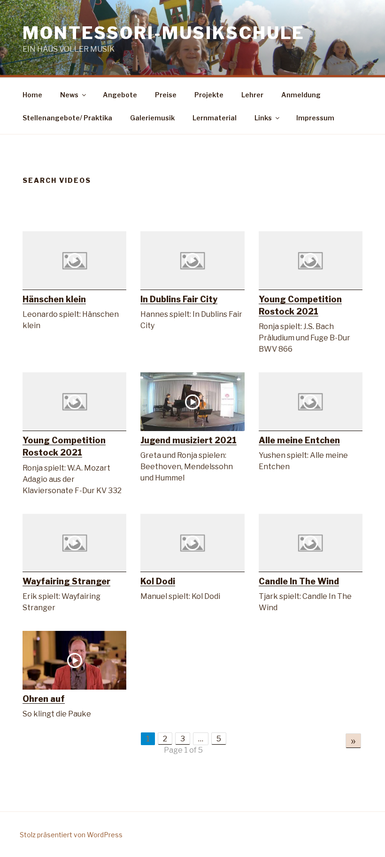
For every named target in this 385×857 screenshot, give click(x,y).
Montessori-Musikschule (164, 33)
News (69, 95)
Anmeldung (301, 95)
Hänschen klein (54, 299)
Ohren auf (44, 699)
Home (32, 95)
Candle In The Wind (299, 581)
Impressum (315, 118)
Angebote (120, 95)
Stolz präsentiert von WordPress (71, 835)
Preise (166, 95)
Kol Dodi (157, 581)
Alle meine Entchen (299, 440)
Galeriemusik (152, 118)
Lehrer (252, 95)
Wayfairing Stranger (66, 581)
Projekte (208, 95)
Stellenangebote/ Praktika (67, 118)
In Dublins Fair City (178, 299)
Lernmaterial (214, 118)
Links (263, 118)
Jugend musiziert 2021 (188, 440)
